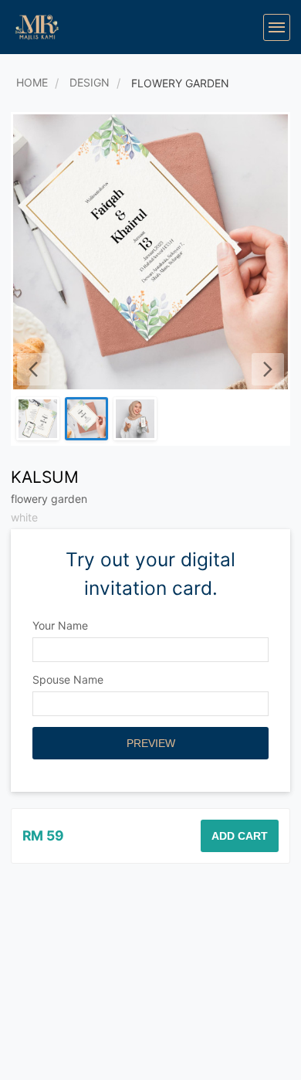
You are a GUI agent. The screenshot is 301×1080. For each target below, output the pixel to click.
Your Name (60, 625)
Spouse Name (67, 679)
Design (89, 82)
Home (32, 82)
